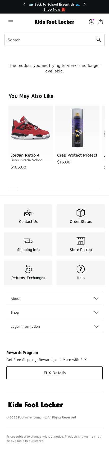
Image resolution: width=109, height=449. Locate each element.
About (16, 298)
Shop (15, 312)
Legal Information (25, 326)
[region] (54, 7)
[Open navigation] (10, 22)
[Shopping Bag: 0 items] (100, 22)
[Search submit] (99, 40)
